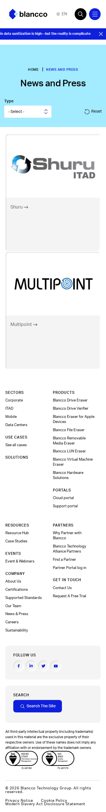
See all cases (16, 445)
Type (9, 101)
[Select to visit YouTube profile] (55, 666)
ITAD (9, 408)
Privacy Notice (19, 800)
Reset (96, 111)
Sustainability (16, 630)
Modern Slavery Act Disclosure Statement (45, 804)
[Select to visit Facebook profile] (19, 666)
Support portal (65, 506)
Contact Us (62, 588)
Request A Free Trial (69, 596)
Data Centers (16, 425)
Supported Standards (23, 598)
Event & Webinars (19, 561)
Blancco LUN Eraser (69, 451)
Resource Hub (17, 533)
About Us (13, 581)
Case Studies (16, 541)
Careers (12, 622)
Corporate (14, 400)
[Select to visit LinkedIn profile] (31, 665)
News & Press (16, 614)
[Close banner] (101, 34)
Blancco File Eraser (69, 430)
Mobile (11, 416)
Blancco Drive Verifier (70, 408)
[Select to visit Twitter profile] (43, 666)
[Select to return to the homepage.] (28, 14)
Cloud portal (63, 498)
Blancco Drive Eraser (70, 400)
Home (33, 69)
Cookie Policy (54, 800)
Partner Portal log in (69, 568)
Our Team (13, 606)
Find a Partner (64, 559)
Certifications (16, 589)
